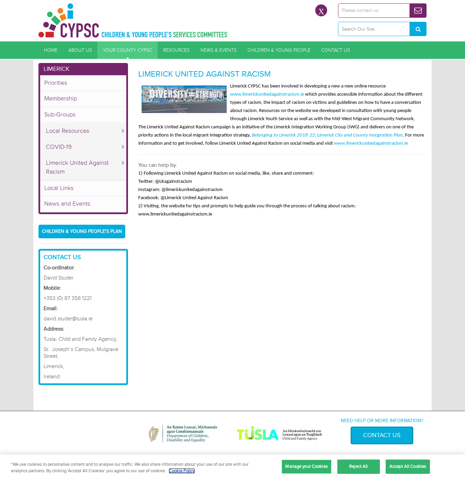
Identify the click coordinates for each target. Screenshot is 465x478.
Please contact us (360, 10)
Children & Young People (278, 50)
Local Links (59, 188)
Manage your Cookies (306, 466)
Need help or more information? (382, 421)
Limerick (56, 69)
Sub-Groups (60, 114)
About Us (80, 50)
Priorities (55, 82)
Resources (176, 50)
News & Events (219, 50)
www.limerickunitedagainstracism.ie (267, 94)
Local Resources (67, 130)
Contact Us (335, 50)
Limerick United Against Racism (77, 167)
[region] (232, 466)
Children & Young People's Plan (82, 231)
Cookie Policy (182, 471)
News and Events (67, 203)
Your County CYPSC (127, 50)
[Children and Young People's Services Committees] (132, 20)
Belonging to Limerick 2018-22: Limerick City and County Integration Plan (327, 135)
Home (51, 50)
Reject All (358, 466)
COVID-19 (59, 146)
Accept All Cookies (407, 466)
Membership (60, 98)
